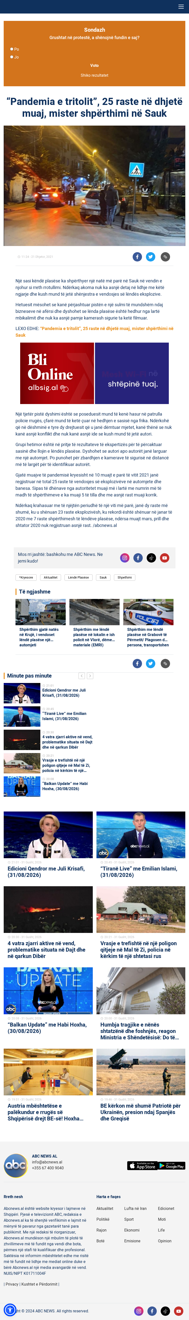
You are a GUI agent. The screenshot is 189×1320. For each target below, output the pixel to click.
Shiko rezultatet (94, 75)
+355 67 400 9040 (48, 1168)
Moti (162, 1219)
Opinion (165, 1241)
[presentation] (83, 677)
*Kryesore (26, 577)
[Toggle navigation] (181, 6)
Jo (16, 57)
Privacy (12, 1284)
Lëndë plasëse (78, 577)
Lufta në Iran (135, 1209)
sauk (103, 577)
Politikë (103, 1219)
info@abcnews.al (47, 1162)
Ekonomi (132, 1230)
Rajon (101, 1230)
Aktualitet (50, 577)
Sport (129, 1219)
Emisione (132, 1241)
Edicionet (166, 1209)
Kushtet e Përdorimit (39, 1284)
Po (16, 49)
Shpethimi (125, 577)
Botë (100, 1241)
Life (161, 1230)
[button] (10, 1310)
